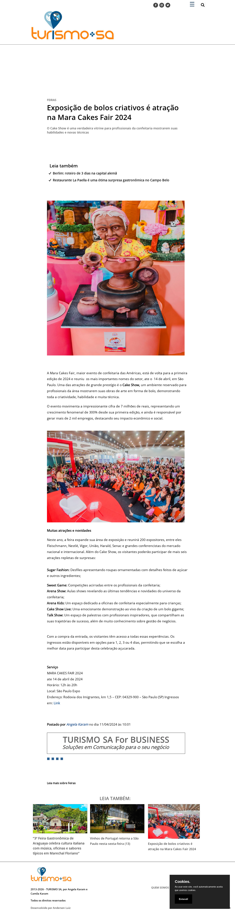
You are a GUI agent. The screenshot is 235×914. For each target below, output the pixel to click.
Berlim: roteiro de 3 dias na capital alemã (85, 173)
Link (57, 703)
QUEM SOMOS (160, 887)
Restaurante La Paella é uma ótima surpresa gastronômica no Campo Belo (111, 180)
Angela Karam (77, 724)
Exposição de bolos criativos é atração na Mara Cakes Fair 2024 (113, 112)
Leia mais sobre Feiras (61, 783)
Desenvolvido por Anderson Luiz (51, 908)
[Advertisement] (117, 69)
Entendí (183, 899)
